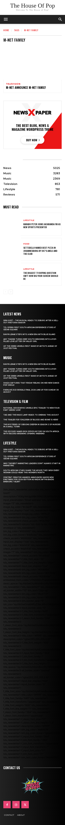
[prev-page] (5, 292)
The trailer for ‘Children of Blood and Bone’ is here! (30, 420)
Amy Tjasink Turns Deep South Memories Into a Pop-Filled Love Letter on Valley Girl (30, 340)
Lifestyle (28, 220)
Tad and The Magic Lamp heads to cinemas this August (31, 415)
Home (6, 30)
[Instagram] (16, 804)
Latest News (12, 313)
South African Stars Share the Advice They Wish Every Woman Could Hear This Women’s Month (31, 471)
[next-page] (11, 292)
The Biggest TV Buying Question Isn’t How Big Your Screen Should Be (40, 275)
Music (7, 357)
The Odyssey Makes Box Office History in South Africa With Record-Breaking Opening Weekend (31, 432)
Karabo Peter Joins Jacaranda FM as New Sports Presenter (41, 225)
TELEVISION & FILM (15, 401)
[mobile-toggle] (5, 19)
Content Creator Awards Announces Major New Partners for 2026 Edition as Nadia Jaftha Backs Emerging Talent (28, 479)
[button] (60, 19)
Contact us (11, 767)
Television (13, 84)
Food (26, 244)
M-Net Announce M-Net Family (26, 87)
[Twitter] (25, 804)
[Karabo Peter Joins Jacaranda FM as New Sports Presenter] (12, 224)
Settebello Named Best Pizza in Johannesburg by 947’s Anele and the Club (40, 250)
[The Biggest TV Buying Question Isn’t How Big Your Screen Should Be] (12, 274)
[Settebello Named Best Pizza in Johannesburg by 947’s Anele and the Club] (12, 249)
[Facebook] (7, 804)
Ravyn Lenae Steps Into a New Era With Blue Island (29, 334)
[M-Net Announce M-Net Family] (32, 62)
